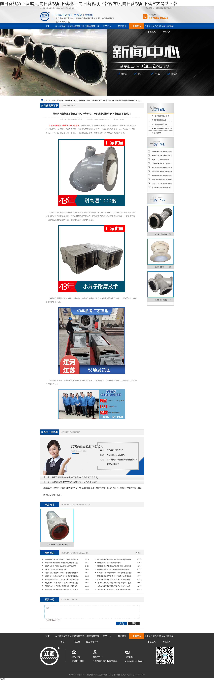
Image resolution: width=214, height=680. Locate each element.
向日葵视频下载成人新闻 (160, 116)
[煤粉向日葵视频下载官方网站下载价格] (91, 207)
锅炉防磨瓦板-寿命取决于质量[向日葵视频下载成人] (75, 477)
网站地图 (148, 8)
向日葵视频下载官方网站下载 (75, 100)
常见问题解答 (156, 133)
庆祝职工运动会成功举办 (160, 159)
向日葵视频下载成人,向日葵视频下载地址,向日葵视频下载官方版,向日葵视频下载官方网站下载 (88, 3)
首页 (53, 100)
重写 (134, 623)
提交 (121, 623)
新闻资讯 (60, 100)
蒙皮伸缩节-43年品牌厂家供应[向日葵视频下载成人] (75, 481)
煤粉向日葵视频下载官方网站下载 (67, 487)
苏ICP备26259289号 (136, 674)
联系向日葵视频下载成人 (164, 8)
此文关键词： (48, 487)
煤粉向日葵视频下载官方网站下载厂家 (97, 487)
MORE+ (138, 553)
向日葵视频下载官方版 (160, 124)
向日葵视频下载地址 (159, 120)
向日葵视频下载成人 (54, 495)
